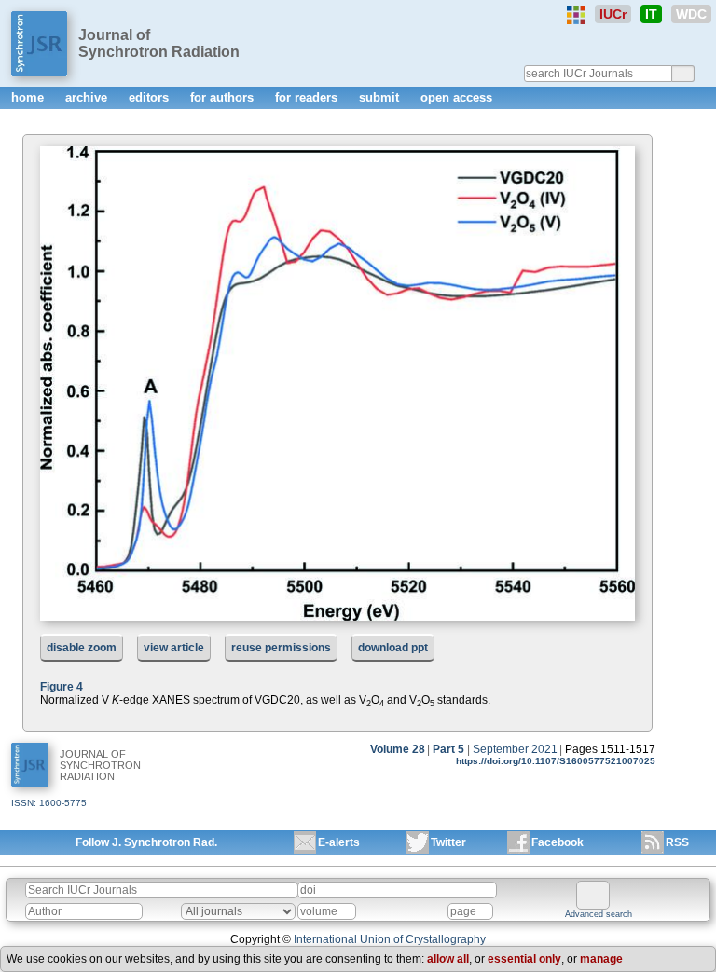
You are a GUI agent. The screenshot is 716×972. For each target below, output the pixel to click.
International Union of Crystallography (390, 939)
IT (651, 14)
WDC (691, 14)
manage (601, 958)
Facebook (557, 842)
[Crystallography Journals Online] (576, 15)
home (29, 97)
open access (456, 97)
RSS (677, 842)
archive (88, 97)
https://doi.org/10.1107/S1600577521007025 (555, 761)
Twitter (448, 842)
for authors (223, 97)
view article (174, 647)
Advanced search (598, 914)
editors (150, 97)
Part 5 (448, 749)
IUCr (612, 14)
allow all (448, 958)
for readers (308, 97)
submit (381, 97)
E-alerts (339, 842)
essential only (524, 958)
